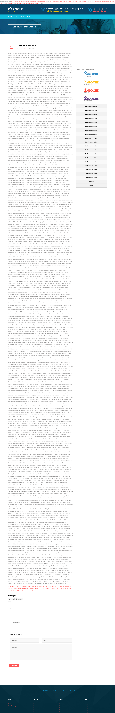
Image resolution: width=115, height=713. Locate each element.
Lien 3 (61, 704)
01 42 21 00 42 (100, 11)
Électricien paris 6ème (91, 122)
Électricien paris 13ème (91, 150)
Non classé (24, 48)
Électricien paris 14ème (91, 154)
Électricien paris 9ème (91, 134)
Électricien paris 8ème (91, 130)
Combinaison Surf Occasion (32, 3)
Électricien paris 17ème (91, 166)
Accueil (10, 16)
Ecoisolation (91, 182)
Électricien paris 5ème (91, 118)
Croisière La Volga (13, 586)
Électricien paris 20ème (91, 178)
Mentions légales (13, 706)
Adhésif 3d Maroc (100, 1)
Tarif (22, 16)
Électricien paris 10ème (91, 138)
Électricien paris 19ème (91, 174)
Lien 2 (35, 704)
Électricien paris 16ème (91, 162)
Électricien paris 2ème (91, 106)
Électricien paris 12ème (91, 146)
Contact (29, 16)
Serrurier (91, 185)
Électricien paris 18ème (91, 170)
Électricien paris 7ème (91, 126)
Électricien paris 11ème (91, 142)
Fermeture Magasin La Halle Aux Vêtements (61, 1)
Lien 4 (86, 704)
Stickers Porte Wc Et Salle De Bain (84, 1)
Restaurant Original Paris (41, 1)
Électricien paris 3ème (91, 110)
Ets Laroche (11, 704)
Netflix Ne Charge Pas (17, 3)
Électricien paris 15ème (91, 158)
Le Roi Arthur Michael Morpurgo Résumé (22, 1)
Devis (17, 16)
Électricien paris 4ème (91, 114)
